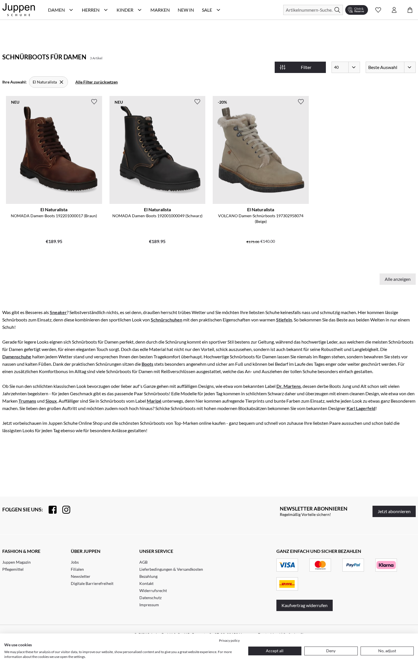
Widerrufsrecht (153, 590)
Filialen (77, 569)
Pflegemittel (13, 569)
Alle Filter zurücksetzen (96, 82)
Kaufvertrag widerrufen (305, 605)
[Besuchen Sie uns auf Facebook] (50, 510)
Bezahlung (148, 576)
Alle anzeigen (398, 279)
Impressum (149, 604)
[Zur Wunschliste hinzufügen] (94, 101)
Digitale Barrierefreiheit (92, 583)
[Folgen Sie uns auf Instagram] (63, 510)
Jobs (75, 562)
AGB (143, 562)
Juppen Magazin (16, 562)
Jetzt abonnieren (394, 511)
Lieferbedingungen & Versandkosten (171, 569)
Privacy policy (229, 640)
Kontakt (146, 583)
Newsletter (80, 576)
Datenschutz (150, 597)
